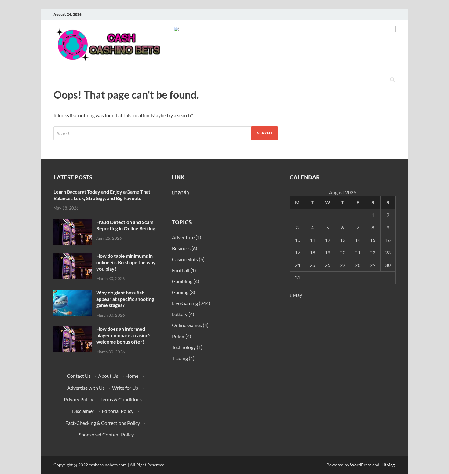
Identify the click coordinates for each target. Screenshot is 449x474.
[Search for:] (165, 133)
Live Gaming (185, 303)
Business (181, 248)
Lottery (180, 314)
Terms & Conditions (121, 399)
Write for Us (125, 388)
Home (132, 376)
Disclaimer (83, 411)
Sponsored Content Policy (106, 434)
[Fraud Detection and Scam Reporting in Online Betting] (72, 222)
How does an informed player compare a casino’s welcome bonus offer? (123, 335)
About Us (108, 376)
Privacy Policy (78, 399)
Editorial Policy (117, 411)
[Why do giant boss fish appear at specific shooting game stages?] (72, 293)
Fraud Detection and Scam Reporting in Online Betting (125, 225)
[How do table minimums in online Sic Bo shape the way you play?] (72, 256)
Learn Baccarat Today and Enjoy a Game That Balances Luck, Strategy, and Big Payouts (101, 195)
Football (180, 270)
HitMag (387, 464)
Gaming (180, 292)
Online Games (187, 325)
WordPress (360, 464)
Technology (184, 347)
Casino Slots (185, 259)
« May (296, 295)
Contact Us (79, 376)
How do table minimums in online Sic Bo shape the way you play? (126, 262)
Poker (178, 336)
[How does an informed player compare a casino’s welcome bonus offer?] (72, 329)
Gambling (182, 281)
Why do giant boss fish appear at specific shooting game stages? (125, 299)
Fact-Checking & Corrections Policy (102, 423)
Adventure (183, 237)
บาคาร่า (180, 192)
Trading (180, 358)
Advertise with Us (86, 388)
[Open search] (392, 80)
